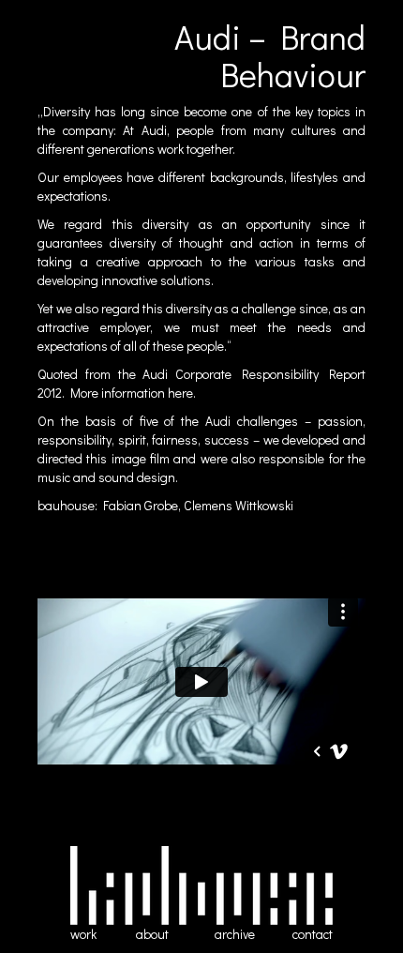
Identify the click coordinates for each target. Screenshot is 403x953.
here (180, 392)
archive (235, 934)
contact (312, 934)
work (83, 934)
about (152, 934)
